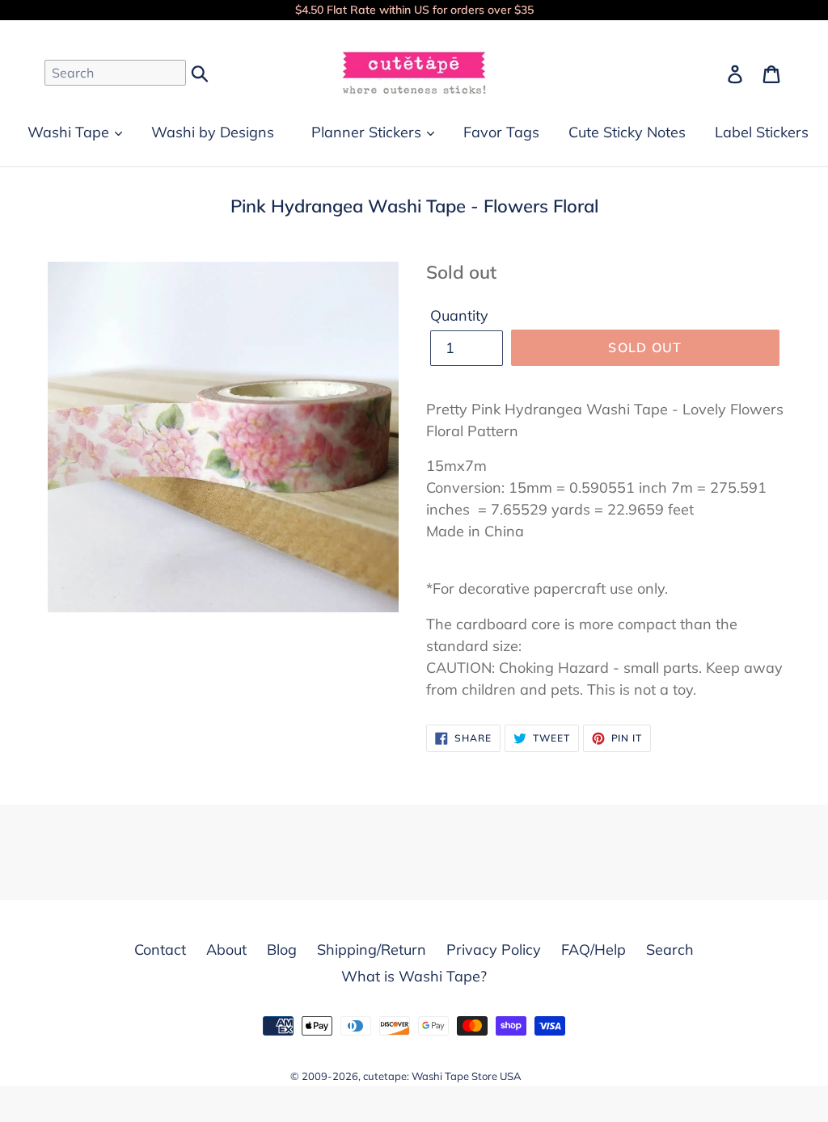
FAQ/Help (593, 949)
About (226, 949)
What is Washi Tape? (414, 976)
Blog (282, 949)
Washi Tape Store (454, 1075)
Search (670, 949)
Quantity (459, 315)
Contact (160, 949)
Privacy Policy (493, 949)
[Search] (201, 71)
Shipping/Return (371, 949)
